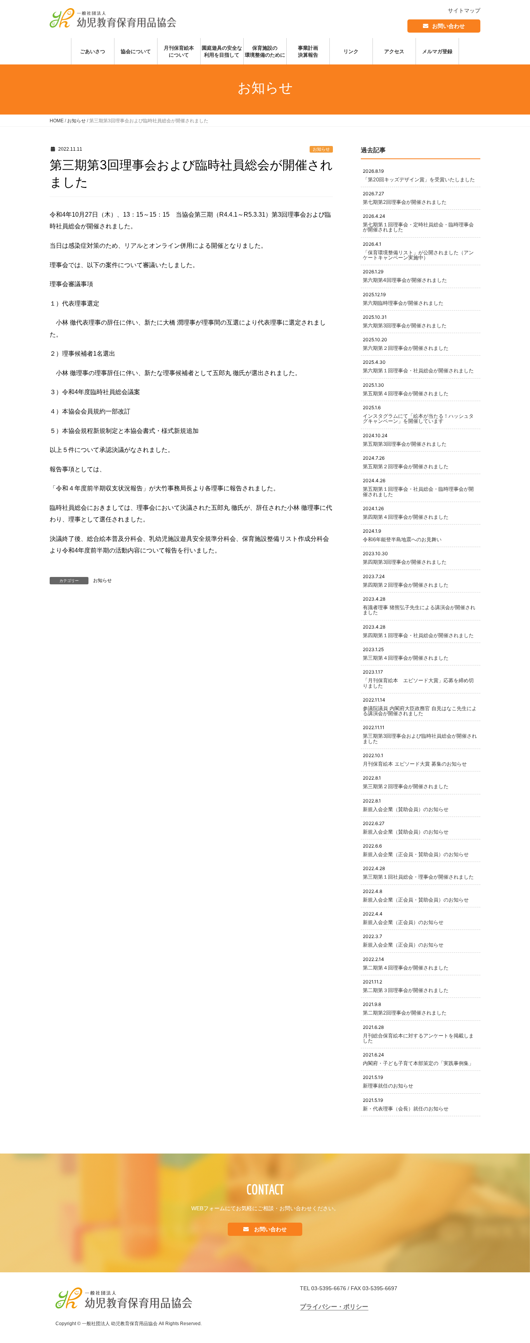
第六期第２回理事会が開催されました (406, 348)
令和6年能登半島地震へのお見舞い (402, 539)
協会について (136, 51)
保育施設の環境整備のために (265, 51)
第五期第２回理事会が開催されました (406, 466)
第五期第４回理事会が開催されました (406, 393)
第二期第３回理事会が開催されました (406, 990)
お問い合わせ (448, 26)
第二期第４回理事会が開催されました (406, 967)
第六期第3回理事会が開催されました (405, 325)
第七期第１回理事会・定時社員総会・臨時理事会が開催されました (418, 227)
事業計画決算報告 (308, 51)
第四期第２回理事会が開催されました (406, 585)
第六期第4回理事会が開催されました (405, 280)
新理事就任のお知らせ (388, 1085)
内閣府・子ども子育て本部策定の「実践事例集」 (418, 1063)
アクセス (394, 51)
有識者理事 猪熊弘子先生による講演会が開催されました (419, 609)
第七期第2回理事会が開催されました (405, 202)
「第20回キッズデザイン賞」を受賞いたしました (419, 179)
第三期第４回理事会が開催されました (406, 658)
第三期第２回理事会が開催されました (406, 786)
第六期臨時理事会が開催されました (403, 303)
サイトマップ (464, 10)
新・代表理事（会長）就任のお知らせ (406, 1108)
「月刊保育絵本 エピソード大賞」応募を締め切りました (418, 682)
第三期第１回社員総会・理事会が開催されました (418, 877)
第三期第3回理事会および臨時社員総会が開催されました (420, 738)
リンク (351, 51)
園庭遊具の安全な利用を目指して (222, 51)
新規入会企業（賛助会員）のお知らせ (406, 809)
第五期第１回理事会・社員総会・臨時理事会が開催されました (418, 491)
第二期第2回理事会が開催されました (405, 1012)
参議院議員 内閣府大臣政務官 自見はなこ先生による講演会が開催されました (420, 710)
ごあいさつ (92, 51)
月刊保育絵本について (179, 51)
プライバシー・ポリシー (334, 1306)
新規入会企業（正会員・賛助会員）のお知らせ (416, 854)
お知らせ (76, 120)
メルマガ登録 (437, 51)
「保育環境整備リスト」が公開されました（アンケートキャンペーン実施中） (418, 255)
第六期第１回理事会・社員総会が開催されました (418, 370)
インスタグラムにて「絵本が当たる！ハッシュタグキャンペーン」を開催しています (418, 418)
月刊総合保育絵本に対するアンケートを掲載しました (418, 1038)
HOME (57, 120)
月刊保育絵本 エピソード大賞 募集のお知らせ (415, 764)
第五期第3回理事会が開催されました (405, 444)
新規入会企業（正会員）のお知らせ (403, 922)
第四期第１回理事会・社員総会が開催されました (418, 635)
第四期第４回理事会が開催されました (406, 517)
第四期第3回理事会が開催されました (405, 562)
